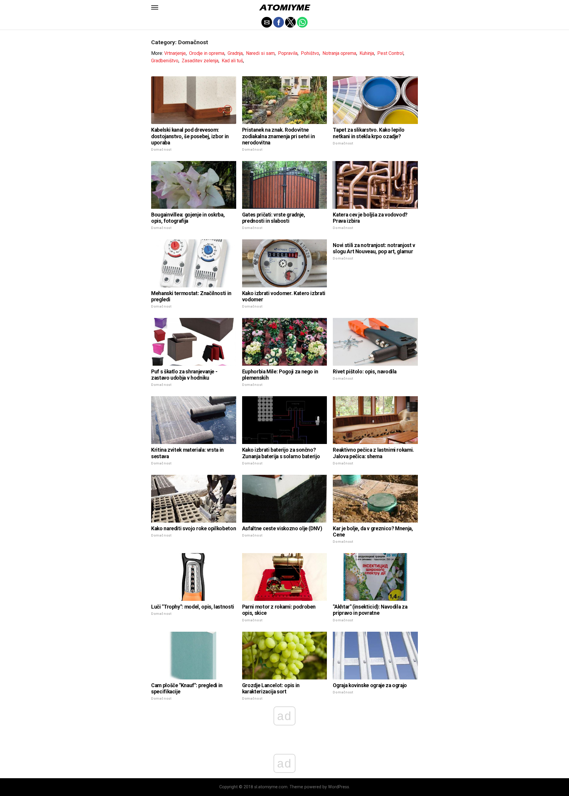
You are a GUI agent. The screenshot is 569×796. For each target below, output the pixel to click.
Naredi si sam (260, 53)
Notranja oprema (339, 53)
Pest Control (390, 53)
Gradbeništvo (164, 60)
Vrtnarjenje (175, 53)
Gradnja (235, 53)
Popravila (288, 53)
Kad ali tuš (232, 60)
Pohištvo (310, 53)
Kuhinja (366, 53)
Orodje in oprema (206, 53)
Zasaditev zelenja (200, 60)
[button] (154, 7)
